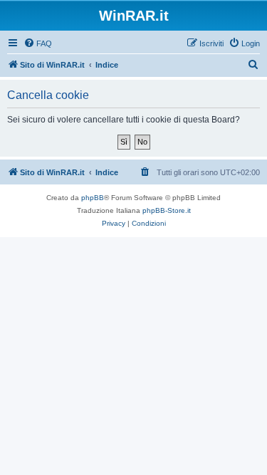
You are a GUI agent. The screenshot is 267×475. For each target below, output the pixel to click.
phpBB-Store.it (166, 210)
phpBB (92, 198)
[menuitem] (37, 43)
